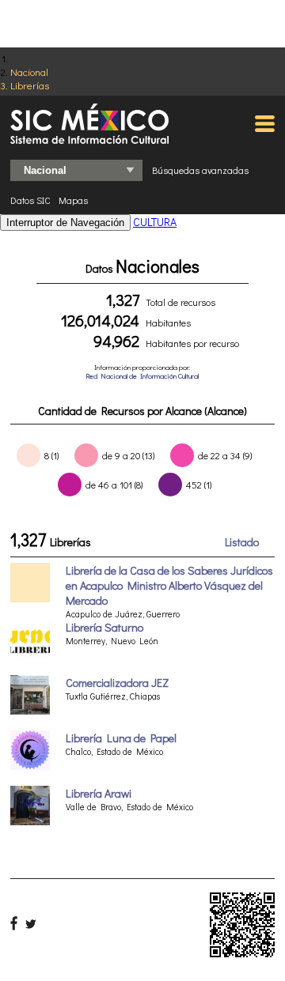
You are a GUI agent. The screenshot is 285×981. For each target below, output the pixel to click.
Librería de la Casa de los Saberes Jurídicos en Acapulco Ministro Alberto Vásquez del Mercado (169, 585)
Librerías (29, 85)
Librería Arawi (98, 793)
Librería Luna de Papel (121, 737)
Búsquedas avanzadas (200, 170)
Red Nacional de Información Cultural (142, 376)
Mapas (73, 200)
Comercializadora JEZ (117, 682)
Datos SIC (30, 200)
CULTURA (155, 221)
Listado (242, 541)
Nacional (29, 71)
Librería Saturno (104, 627)
